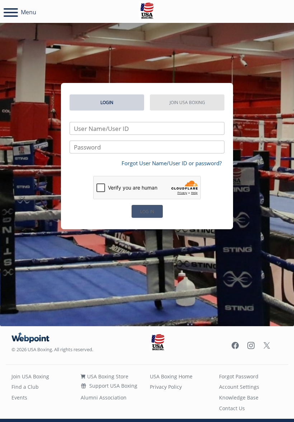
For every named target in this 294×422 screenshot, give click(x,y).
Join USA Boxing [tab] (187, 102)
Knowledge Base (239, 397)
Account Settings (239, 386)
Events (19, 397)
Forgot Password (239, 376)
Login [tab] (106, 102)
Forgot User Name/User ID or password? (172, 163)
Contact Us (232, 408)
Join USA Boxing (30, 376)
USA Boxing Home (171, 376)
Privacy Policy (166, 386)
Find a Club (25, 386)
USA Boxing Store (107, 376)
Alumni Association (104, 397)
